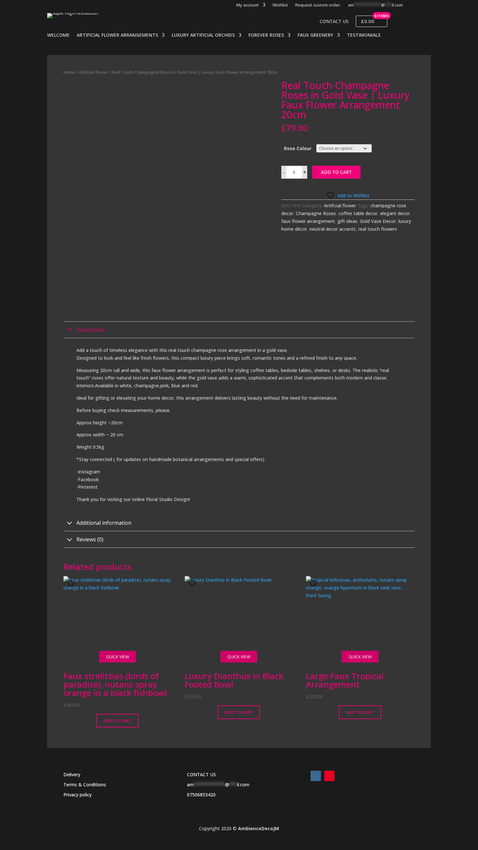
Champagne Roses (316, 213)
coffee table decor (358, 213)
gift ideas (347, 221)
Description (90, 329)
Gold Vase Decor (378, 221)
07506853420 (201, 795)
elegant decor (395, 213)
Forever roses (266, 35)
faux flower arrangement (308, 221)
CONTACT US (201, 774)
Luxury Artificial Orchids (203, 35)
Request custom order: (318, 5)
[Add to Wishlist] (71, 583)
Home (69, 72)
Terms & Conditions (84, 784)
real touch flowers (377, 229)
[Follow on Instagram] (316, 776)
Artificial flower (93, 72)
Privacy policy (77, 795)
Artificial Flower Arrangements (117, 35)
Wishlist (280, 5)
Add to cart (336, 172)
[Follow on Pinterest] (329, 776)
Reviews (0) (89, 539)
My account (247, 5)
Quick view (117, 657)
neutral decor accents (333, 229)
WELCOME (58, 35)
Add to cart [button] (117, 721)
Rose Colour (298, 148)
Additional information (103, 522)
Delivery (71, 774)
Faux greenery (315, 35)
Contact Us (334, 21)
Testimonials (363, 35)
